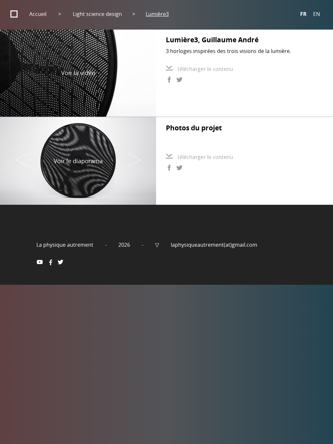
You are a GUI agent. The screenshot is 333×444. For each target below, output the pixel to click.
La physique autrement (65, 244)
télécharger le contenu (205, 68)
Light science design (97, 14)
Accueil (38, 14)
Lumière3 (157, 14)
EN (316, 14)
